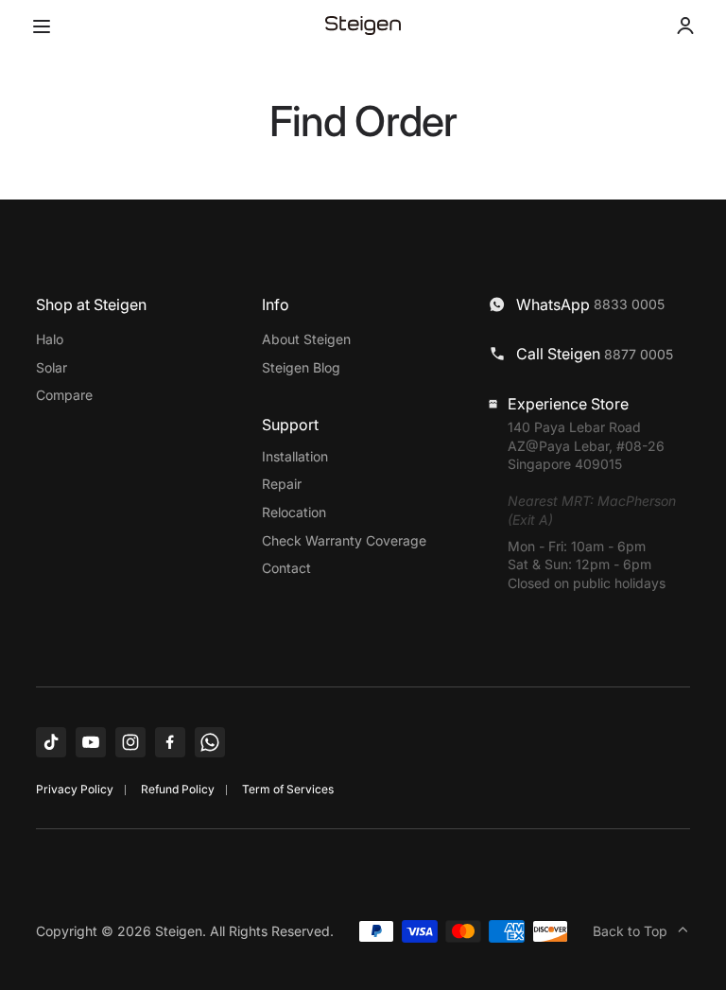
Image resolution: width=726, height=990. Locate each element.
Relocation (294, 512)
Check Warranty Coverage (344, 540)
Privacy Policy (74, 789)
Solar (51, 367)
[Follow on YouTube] (90, 742)
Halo (49, 339)
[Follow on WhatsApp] (209, 742)
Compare (64, 395)
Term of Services (288, 789)
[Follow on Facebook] (170, 742)
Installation (295, 456)
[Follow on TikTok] (51, 742)
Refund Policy (178, 789)
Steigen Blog (301, 367)
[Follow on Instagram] (130, 742)
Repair (282, 484)
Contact (286, 568)
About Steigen (306, 339)
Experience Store (568, 403)
